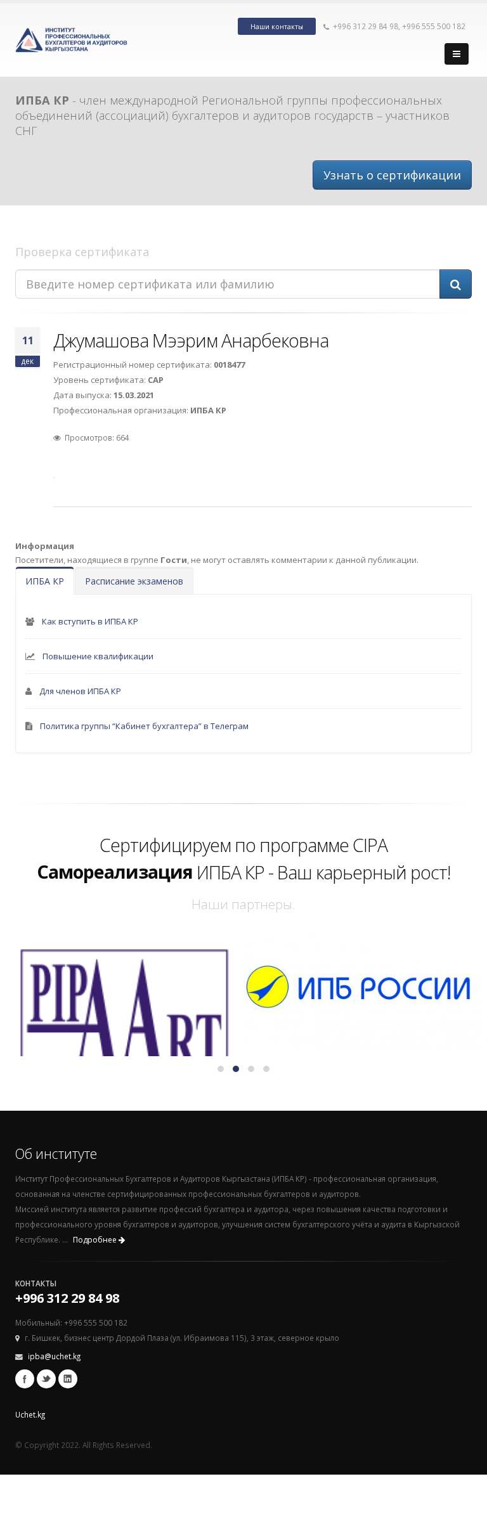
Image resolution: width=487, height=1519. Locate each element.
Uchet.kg (30, 1414)
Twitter (46, 1378)
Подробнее (96, 1239)
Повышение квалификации (97, 656)
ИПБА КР (44, 581)
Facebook (24, 1378)
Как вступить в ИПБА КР (90, 621)
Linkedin (67, 1378)
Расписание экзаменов (134, 581)
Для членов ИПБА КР (80, 691)
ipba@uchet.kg (54, 1356)
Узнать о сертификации (392, 175)
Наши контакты (276, 26)
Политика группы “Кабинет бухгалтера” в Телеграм (144, 726)
